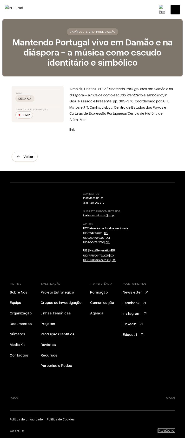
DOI (106, 233)
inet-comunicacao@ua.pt (98, 215)
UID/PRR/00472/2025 (96, 255)
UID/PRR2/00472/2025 (96, 260)
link (72, 129)
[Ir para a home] (25, 8)
